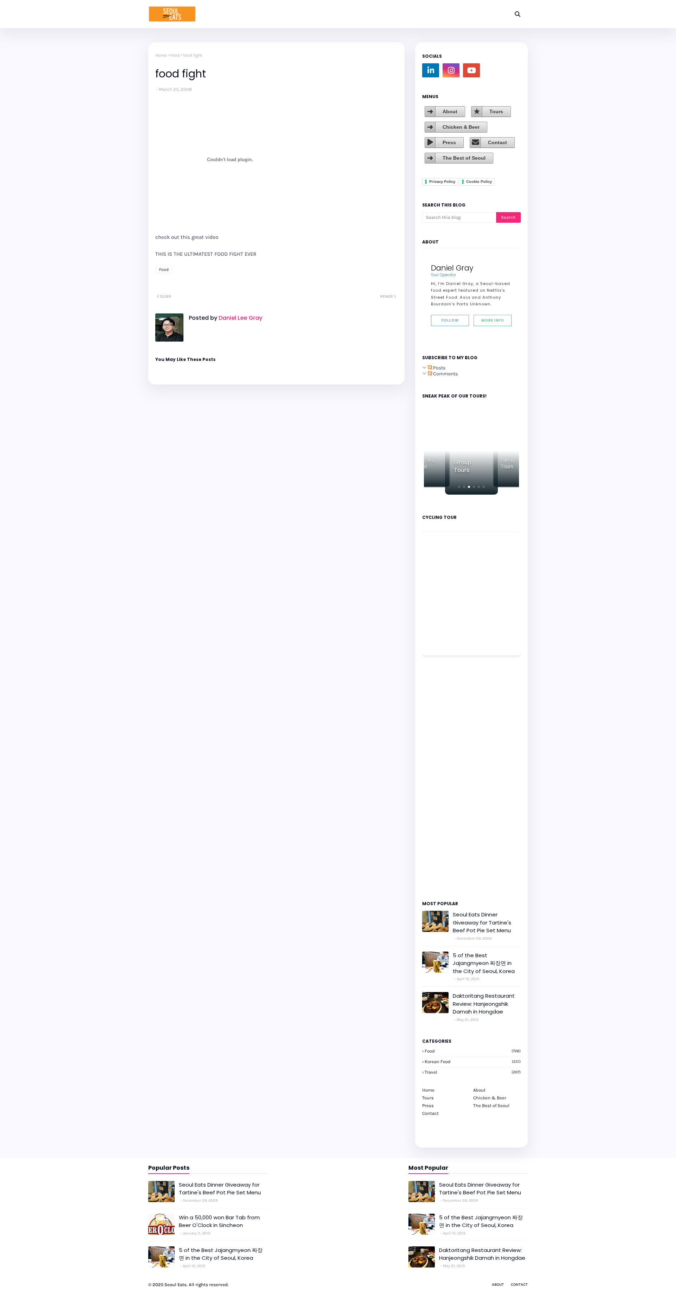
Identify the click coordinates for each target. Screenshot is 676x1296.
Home (161, 55)
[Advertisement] (443, 777)
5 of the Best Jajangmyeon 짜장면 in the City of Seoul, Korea (484, 963)
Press (449, 142)
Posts (438, 368)
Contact (497, 142)
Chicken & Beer (461, 127)
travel (473, 1072)
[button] (459, 487)
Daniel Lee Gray (239, 318)
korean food (473, 1061)
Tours (496, 111)
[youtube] (471, 70)
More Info (492, 320)
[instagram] (451, 70)
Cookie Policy (479, 181)
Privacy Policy (442, 181)
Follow (450, 320)
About (450, 111)
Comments (445, 374)
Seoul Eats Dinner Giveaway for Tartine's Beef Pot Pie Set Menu (482, 922)
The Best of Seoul (464, 158)
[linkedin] (430, 70)
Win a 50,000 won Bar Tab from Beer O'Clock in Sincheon (219, 1221)
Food (175, 55)
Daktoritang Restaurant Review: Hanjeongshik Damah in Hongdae (484, 1003)
